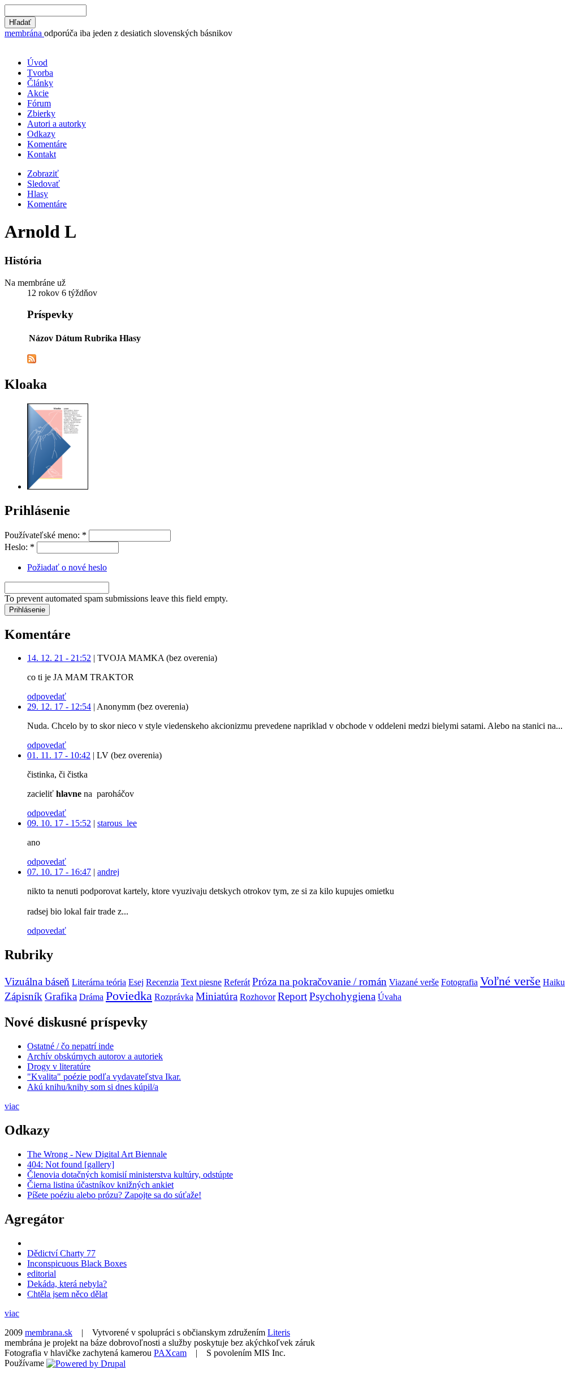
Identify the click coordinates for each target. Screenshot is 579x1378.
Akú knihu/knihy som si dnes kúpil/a (92, 1087)
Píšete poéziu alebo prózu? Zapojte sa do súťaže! (114, 1195)
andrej (108, 872)
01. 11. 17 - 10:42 (58, 755)
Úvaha (389, 997)
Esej (136, 982)
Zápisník (23, 996)
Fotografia (459, 982)
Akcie (38, 93)
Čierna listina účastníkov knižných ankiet (100, 1185)
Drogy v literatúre (58, 1066)
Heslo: (19, 547)
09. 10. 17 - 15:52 (59, 823)
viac (12, 1106)
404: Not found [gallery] (70, 1164)
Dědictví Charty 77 (61, 1253)
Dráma (91, 997)
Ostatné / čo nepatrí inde (70, 1046)
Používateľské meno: (46, 535)
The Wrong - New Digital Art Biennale (97, 1154)
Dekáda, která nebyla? (67, 1284)
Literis (278, 1332)
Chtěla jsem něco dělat (67, 1294)
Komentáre (47, 144)
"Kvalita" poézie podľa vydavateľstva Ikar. (104, 1076)
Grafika (61, 996)
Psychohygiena (342, 996)
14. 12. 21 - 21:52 (59, 658)
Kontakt (41, 154)
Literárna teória (99, 982)
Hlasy (37, 194)
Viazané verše (414, 982)
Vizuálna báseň (37, 982)
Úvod (37, 62)
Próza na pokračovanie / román (319, 982)
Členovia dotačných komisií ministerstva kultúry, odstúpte (130, 1174)
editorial (41, 1273)
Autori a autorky (56, 123)
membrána (24, 33)
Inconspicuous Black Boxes (77, 1263)
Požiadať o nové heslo (67, 567)
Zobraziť (43, 173)
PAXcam (170, 1353)
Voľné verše (510, 981)
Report (292, 996)
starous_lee (117, 823)
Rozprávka (173, 997)
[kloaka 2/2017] (57, 486)
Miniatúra (216, 996)
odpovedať (46, 696)
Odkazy (41, 134)
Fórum (39, 103)
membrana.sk (48, 1332)
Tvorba (40, 73)
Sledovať (43, 183)
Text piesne (201, 982)
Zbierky (41, 113)
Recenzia (162, 982)
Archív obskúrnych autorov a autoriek (95, 1056)
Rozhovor (257, 997)
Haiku (554, 982)
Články (40, 83)
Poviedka (129, 996)
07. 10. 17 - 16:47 (59, 872)
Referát (237, 982)
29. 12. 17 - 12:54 (59, 706)
